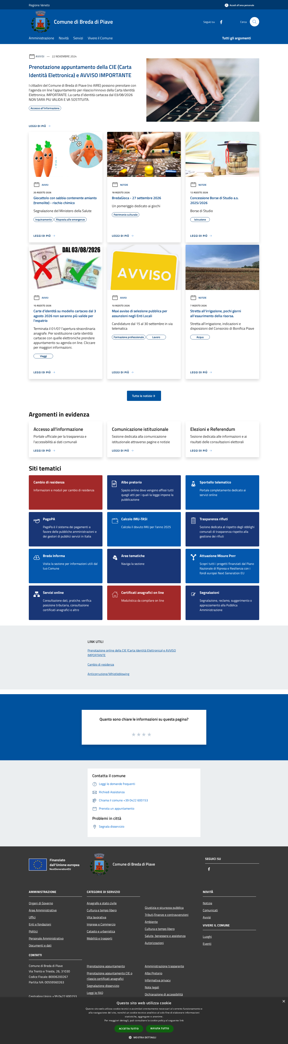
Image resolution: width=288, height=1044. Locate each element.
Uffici (32, 917)
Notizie (124, 185)
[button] (144, 1037)
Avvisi (40, 56)
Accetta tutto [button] (129, 1028)
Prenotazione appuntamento (106, 966)
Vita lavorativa (96, 917)
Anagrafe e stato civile (102, 903)
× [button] (283, 1001)
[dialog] (144, 1020)
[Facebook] (220, 21)
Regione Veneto (39, 5)
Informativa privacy (158, 980)
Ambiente (151, 921)
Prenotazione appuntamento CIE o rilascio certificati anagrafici (109, 976)
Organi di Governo (41, 903)
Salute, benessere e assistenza (165, 935)
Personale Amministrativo (46, 938)
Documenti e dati (40, 945)
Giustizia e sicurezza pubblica (164, 907)
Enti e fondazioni (40, 924)
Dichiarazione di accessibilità (164, 994)
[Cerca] (254, 21)
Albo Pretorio (153, 973)
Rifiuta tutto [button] (159, 1028)
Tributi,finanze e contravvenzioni (166, 914)
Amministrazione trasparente (164, 966)
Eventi (207, 943)
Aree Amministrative (43, 910)
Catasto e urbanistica (101, 931)
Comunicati (210, 910)
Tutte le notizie (142, 395)
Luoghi (207, 936)
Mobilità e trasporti (99, 938)
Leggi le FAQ (95, 992)
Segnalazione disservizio (103, 985)
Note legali (152, 987)
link (182, 1020)
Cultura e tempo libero (102, 910)
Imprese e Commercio (101, 924)
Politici (33, 931)
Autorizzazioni (154, 942)
